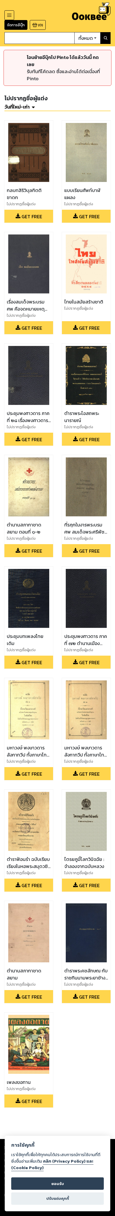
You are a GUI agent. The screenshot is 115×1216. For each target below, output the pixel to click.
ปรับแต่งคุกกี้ (57, 1198)
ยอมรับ (57, 1184)
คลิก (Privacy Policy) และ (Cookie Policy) (52, 1164)
